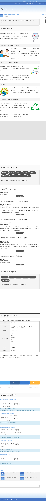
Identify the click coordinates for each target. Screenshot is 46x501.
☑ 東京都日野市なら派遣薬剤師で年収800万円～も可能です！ (14, 180)
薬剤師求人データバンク (6, 9)
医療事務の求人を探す (30, 3)
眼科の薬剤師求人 (5, 280)
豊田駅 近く (4, 175)
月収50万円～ (11, 172)
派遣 (28, 175)
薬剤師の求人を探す (18, 3)
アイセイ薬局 (4, 408)
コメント (10, 357)
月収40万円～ (18, 172)
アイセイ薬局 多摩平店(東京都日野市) (8, 399)
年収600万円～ (5, 172)
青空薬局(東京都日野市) (5, 454)
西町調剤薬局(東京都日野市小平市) (33, 387)
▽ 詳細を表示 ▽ (20, 196)
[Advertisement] (9, 130)
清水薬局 (16, 38)
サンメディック (4, 422)
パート (16, 175)
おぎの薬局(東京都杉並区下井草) (31, 477)
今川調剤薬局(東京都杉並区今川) (31, 472)
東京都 (6, 16)
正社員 (10, 175)
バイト (22, 175)
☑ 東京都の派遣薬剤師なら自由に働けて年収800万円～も (13, 284)
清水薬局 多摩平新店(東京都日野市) (7, 427)
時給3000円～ (25, 172)
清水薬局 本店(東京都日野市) (6, 440)
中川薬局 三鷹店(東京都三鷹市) (11, 477)
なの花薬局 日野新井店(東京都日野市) (8, 413)
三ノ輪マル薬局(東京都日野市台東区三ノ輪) (7, 387)
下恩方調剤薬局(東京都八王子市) (11, 472)
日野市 (8, 16)
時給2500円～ (32, 172)
